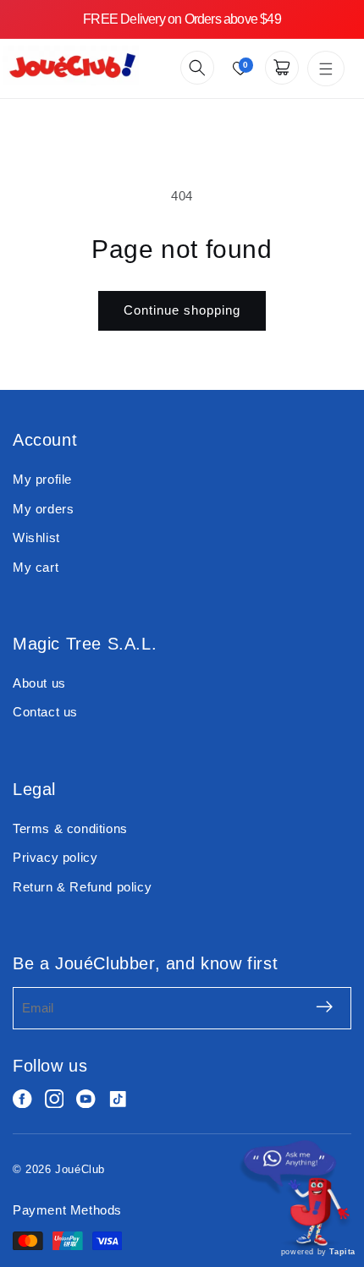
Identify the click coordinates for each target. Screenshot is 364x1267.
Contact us (45, 712)
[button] (197, 68)
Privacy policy (55, 857)
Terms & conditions (70, 828)
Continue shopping (182, 310)
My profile (42, 479)
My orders (43, 509)
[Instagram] (54, 1099)
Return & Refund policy (82, 887)
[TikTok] (118, 1099)
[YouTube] (86, 1099)
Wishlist (36, 537)
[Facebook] (22, 1099)
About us (39, 683)
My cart (35, 567)
